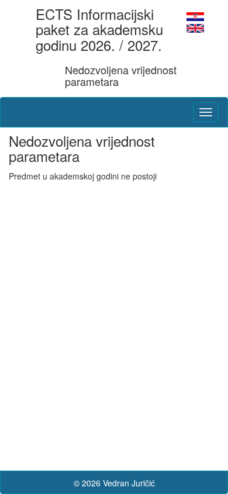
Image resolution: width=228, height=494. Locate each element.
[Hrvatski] (195, 15)
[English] (195, 27)
